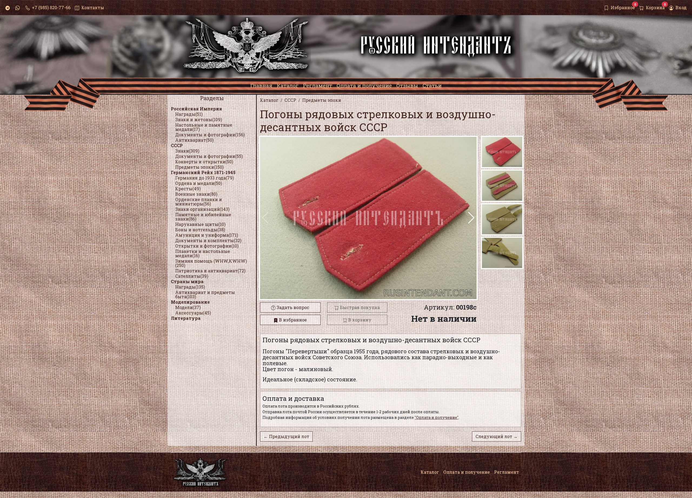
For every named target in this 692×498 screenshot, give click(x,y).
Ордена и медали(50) (198, 183)
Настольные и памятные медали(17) (203, 127)
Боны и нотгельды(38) (200, 229)
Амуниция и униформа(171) (206, 235)
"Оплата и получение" (436, 417)
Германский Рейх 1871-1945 (203, 172)
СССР (177, 145)
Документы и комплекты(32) (208, 240)
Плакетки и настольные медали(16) (202, 253)
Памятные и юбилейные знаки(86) (203, 217)
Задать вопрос (292, 307)
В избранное (292, 320)
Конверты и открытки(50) (204, 161)
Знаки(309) (187, 151)
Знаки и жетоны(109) (198, 119)
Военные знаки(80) (196, 194)
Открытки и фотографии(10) (206, 246)
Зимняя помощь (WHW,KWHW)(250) (211, 263)
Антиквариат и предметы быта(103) (205, 294)
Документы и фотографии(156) (210, 134)
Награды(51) (188, 114)
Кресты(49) (188, 188)
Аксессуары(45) (193, 313)
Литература (186, 318)
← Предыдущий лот (286, 436)
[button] (471, 218)
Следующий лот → (496, 436)
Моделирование (190, 302)
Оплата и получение (466, 472)
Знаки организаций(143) (202, 209)
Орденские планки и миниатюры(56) (198, 201)
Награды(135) (190, 287)
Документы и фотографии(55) (209, 156)
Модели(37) (188, 307)
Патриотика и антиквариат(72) (210, 270)
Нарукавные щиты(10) (200, 224)
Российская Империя (196, 108)
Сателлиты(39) (191, 276)
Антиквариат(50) (194, 140)
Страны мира (187, 281)
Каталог (430, 472)
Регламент (506, 472)
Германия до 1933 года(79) (204, 178)
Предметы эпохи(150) (199, 167)
